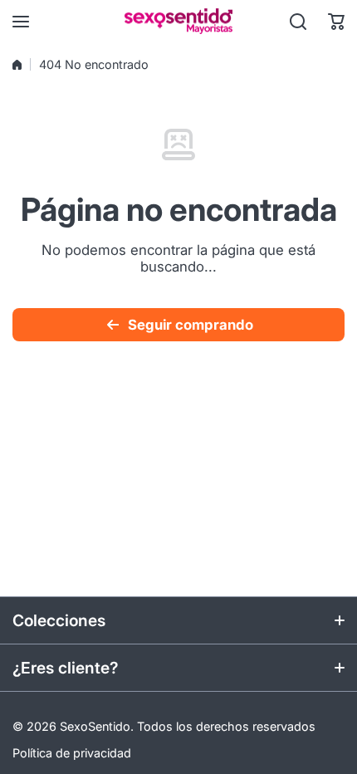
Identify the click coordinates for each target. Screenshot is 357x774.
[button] (336, 21)
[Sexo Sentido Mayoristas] (178, 21)
